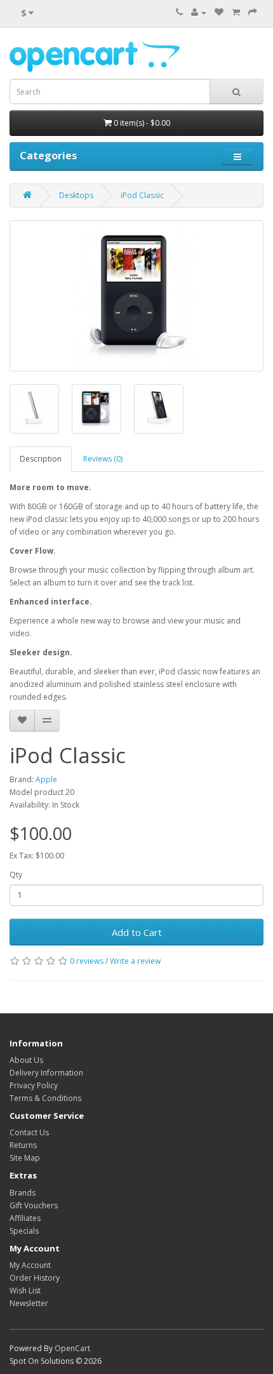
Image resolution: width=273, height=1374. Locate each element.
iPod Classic (142, 195)
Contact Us (29, 1132)
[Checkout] (252, 12)
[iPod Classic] (136, 295)
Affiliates (25, 1218)
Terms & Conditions (45, 1098)
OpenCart (72, 1348)
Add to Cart (137, 932)
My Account (30, 1265)
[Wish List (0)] (219, 12)
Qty (16, 874)
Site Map (25, 1157)
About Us (26, 1060)
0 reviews (86, 961)
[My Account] (198, 12)
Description (41, 458)
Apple (46, 779)
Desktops (76, 195)
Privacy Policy (34, 1085)
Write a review (135, 961)
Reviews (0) (103, 458)
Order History (35, 1277)
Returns (23, 1145)
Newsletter (29, 1303)
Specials (24, 1230)
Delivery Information (46, 1072)
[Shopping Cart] (236, 12)
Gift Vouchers (34, 1205)
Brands (23, 1192)
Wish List (25, 1290)
